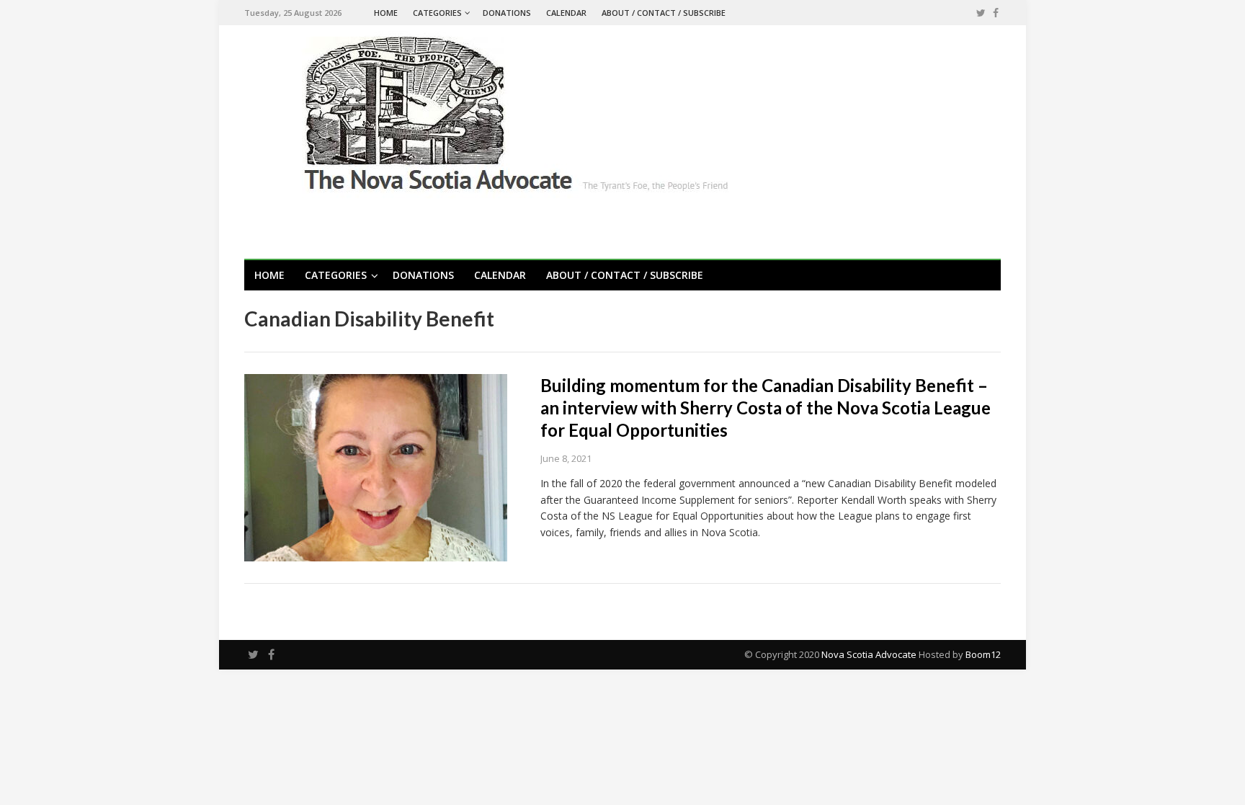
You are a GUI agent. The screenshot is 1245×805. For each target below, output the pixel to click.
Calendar (566, 12)
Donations (507, 12)
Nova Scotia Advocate (868, 654)
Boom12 (983, 654)
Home (386, 12)
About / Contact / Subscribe (664, 12)
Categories (437, 12)
